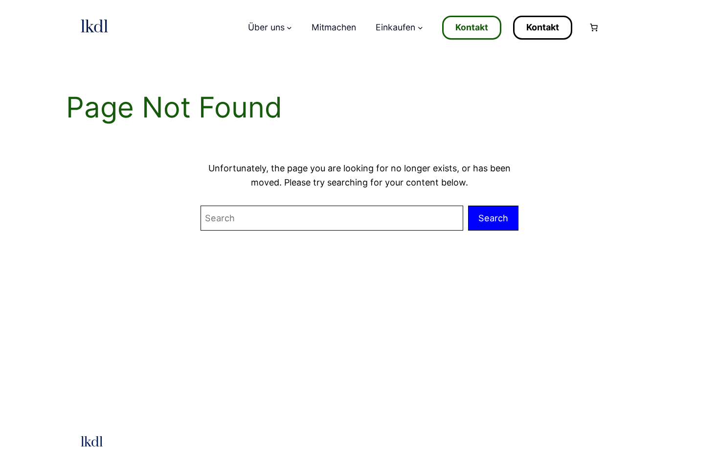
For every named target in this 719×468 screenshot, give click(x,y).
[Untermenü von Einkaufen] (420, 27)
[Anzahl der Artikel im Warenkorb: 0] (594, 27)
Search (493, 217)
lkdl (94, 27)
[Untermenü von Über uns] (289, 27)
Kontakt (471, 27)
